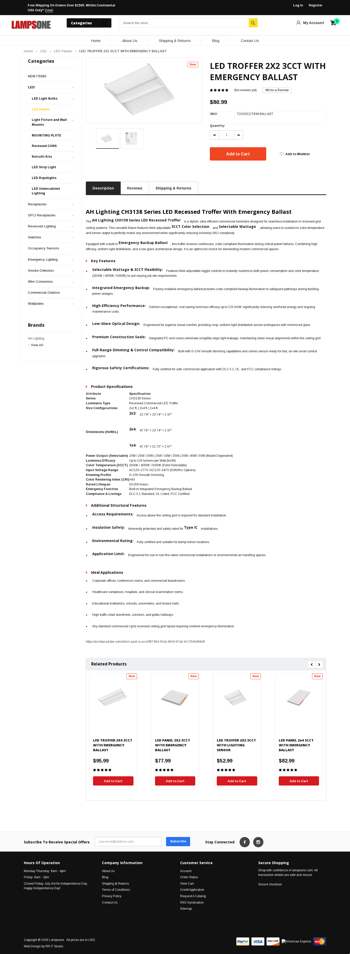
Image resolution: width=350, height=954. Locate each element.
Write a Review (277, 90)
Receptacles (37, 204)
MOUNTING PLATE (46, 135)
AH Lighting (36, 338)
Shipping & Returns (175, 41)
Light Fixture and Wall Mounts (49, 122)
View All (37, 345)
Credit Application (192, 890)
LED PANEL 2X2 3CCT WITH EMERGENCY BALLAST (172, 745)
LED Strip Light (44, 167)
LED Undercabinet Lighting (46, 191)
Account (185, 871)
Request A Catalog (193, 896)
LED (43, 51)
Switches (34, 237)
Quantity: (217, 126)
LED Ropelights (44, 178)
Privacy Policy (111, 896)
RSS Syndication (192, 902)
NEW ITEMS (37, 76)
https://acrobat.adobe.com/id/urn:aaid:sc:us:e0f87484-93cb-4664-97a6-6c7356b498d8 (145, 641)
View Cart (187, 883)
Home (96, 41)
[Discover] (273, 941)
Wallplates (36, 303)
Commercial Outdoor (44, 292)
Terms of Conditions (116, 890)
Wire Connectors (40, 281)
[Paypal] (242, 941)
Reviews (134, 188)
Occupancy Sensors (43, 248)
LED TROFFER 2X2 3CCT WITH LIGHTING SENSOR (236, 745)
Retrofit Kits (42, 156)
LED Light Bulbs (44, 98)
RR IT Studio (54, 946)
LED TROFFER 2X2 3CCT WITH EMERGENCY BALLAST (123, 51)
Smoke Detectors (41, 270)
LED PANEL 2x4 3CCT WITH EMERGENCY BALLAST (296, 745)
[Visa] (257, 941)
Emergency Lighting (43, 259)
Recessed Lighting (42, 226)
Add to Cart (238, 154)
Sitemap (186, 908)
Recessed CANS (44, 146)
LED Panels (63, 51)
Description (103, 188)
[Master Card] (319, 941)
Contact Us (250, 41)
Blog (215, 41)
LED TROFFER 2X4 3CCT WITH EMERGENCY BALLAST (112, 745)
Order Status (189, 877)
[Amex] (296, 941)
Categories (81, 22)
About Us (129, 41)
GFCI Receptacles (42, 215)
